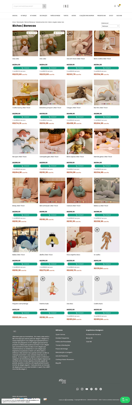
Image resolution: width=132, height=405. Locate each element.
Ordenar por (104, 23)
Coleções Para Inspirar (86, 15)
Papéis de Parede (55, 15)
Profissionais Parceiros (93, 334)
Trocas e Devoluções (63, 345)
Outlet (111, 15)
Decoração (43, 15)
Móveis (74, 15)
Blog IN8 (119, 15)
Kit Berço (24, 15)
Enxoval (14, 15)
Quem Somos (60, 334)
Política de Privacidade (63, 342)
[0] (119, 6)
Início (14, 22)
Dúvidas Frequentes (62, 338)
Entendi (28, 401)
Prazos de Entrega (62, 349)
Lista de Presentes (62, 356)
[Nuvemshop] (66, 400)
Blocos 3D (89, 338)
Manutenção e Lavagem (64, 352)
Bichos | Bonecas (30, 22)
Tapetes (66, 15)
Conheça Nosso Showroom (65, 359)
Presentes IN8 (101, 15)
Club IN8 (89, 342)
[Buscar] (44, 6)
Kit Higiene (33, 15)
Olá (126, 400)
